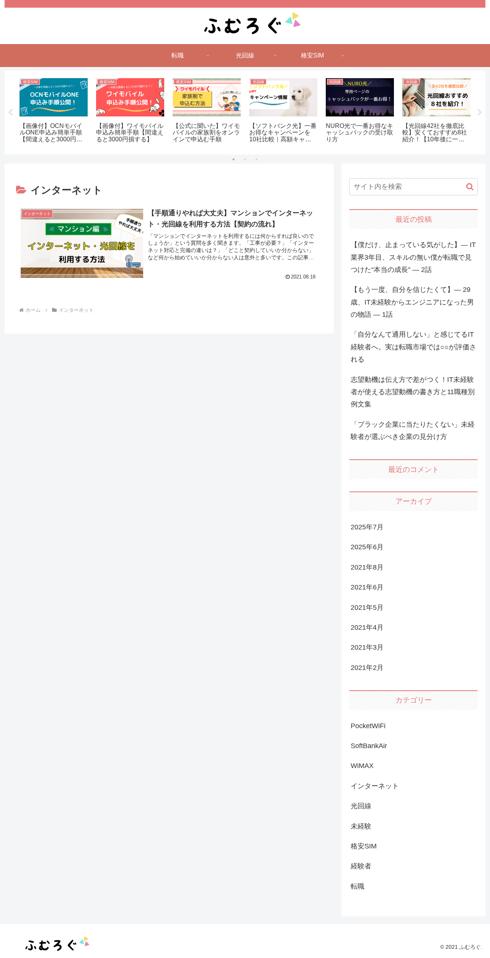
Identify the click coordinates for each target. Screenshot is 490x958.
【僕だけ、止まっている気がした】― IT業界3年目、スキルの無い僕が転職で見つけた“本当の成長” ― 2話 (413, 257)
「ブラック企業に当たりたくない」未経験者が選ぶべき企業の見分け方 (413, 431)
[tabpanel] (54, 111)
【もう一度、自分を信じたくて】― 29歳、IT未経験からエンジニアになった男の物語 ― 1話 (412, 302)
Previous (10, 112)
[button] (470, 186)
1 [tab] (233, 159)
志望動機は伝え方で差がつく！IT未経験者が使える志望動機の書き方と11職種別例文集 (413, 392)
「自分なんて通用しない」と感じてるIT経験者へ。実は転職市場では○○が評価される (413, 347)
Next (479, 112)
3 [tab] (256, 159)
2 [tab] (245, 159)
